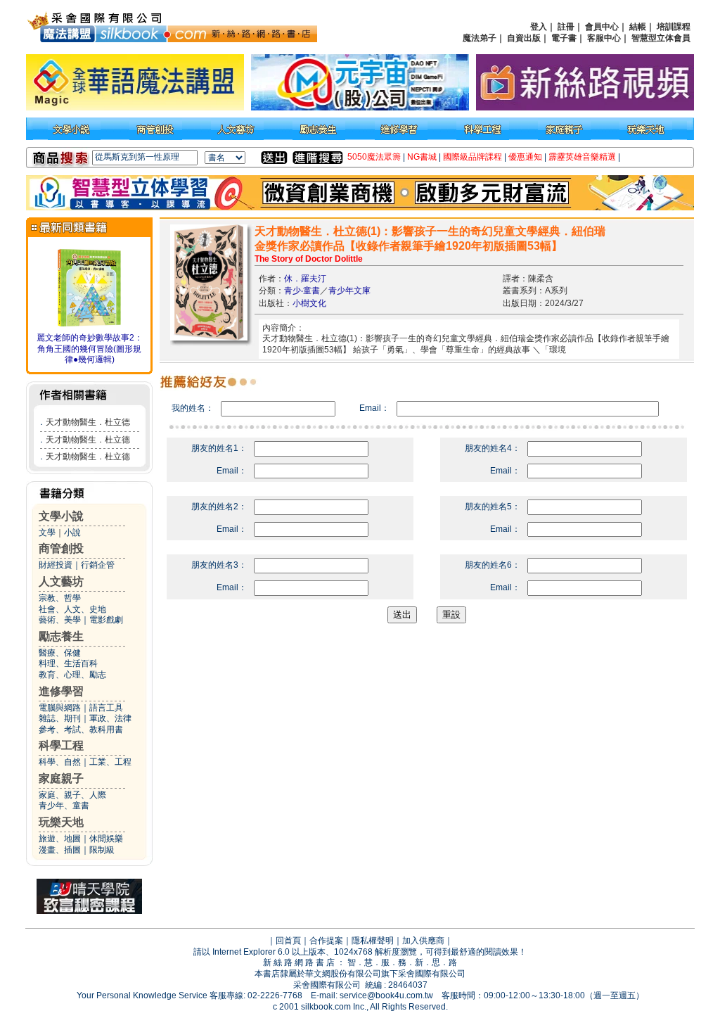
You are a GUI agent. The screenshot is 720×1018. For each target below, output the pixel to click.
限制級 (102, 850)
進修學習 (61, 691)
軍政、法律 (110, 718)
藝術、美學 (60, 620)
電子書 (564, 38)
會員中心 (602, 27)
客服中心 (604, 38)
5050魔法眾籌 (374, 157)
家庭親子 (61, 778)
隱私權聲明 (373, 941)
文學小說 (61, 516)
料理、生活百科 (68, 663)
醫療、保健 (60, 653)
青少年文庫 (349, 290)
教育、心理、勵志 (72, 675)
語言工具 (106, 708)
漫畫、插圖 (60, 850)
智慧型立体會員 (660, 38)
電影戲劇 (106, 620)
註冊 (566, 27)
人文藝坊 (61, 581)
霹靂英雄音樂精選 (582, 157)
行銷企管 (98, 565)
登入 (538, 27)
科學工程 (61, 745)
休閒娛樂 (106, 839)
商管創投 (61, 548)
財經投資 (55, 565)
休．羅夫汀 (305, 279)
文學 (47, 532)
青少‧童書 (302, 290)
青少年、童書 (64, 805)
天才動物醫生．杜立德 (88, 422)
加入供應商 (423, 941)
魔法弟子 (479, 38)
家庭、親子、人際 (72, 795)
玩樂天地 (61, 822)
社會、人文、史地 (72, 609)
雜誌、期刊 (60, 718)
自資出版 (524, 38)
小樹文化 (309, 303)
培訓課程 (673, 27)
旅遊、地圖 (60, 839)
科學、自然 (60, 762)
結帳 (637, 27)
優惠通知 (525, 157)
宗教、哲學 (60, 598)
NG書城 (422, 157)
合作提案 (326, 941)
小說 (72, 532)
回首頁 (288, 941)
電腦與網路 (60, 708)
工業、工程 (110, 762)
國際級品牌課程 (472, 157)
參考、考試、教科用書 (81, 729)
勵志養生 (61, 636)
